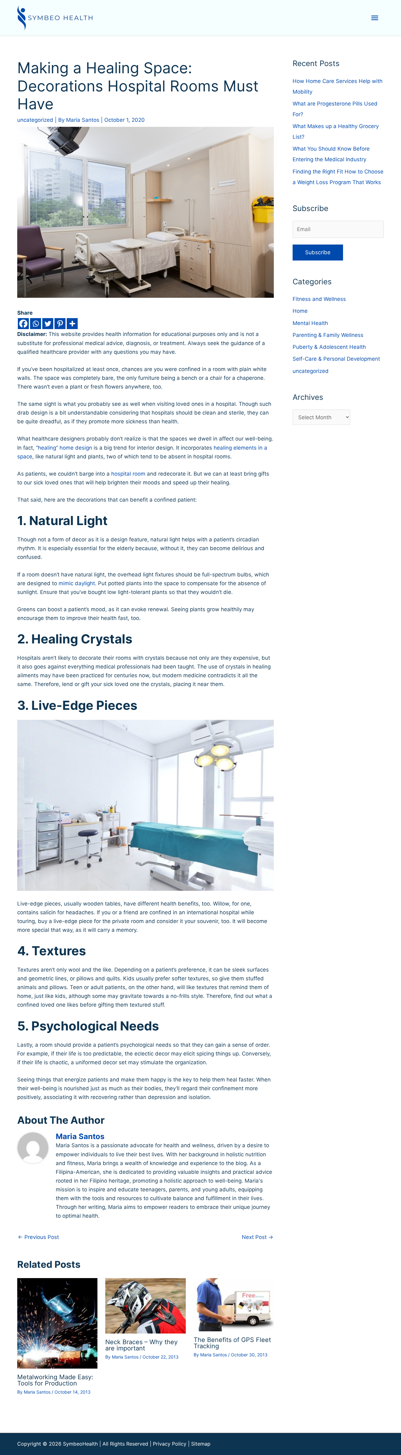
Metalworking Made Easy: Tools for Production (55, 1380)
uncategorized (35, 120)
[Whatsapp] (35, 323)
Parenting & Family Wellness (328, 335)
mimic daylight (77, 583)
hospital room (128, 474)
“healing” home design (64, 448)
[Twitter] (47, 323)
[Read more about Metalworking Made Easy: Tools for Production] (57, 1323)
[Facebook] (23, 323)
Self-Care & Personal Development (336, 359)
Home (300, 311)
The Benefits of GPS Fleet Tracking (232, 1343)
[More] (72, 323)
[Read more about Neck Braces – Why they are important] (145, 1305)
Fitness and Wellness (319, 299)
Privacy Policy (169, 1444)
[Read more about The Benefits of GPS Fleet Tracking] (234, 1304)
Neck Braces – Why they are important (141, 1345)
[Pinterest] (60, 323)
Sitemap (201, 1444)
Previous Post (38, 1237)
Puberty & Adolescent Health (329, 347)
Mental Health (310, 323)
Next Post (257, 1237)
